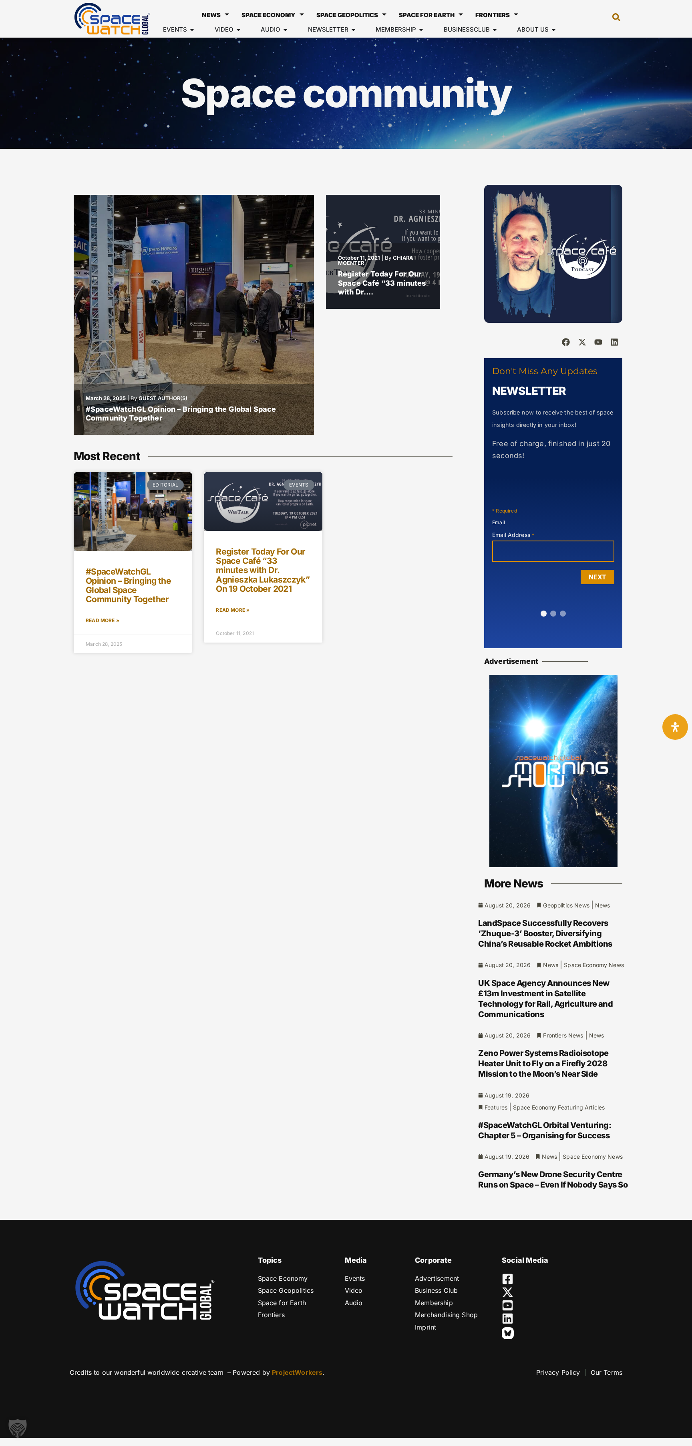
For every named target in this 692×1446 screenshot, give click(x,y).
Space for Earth (427, 15)
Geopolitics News (566, 905)
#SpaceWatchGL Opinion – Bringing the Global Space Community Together (128, 585)
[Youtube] (598, 342)
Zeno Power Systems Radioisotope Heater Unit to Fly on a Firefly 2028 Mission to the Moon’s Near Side (543, 1063)
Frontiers (492, 15)
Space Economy (268, 15)
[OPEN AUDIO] (285, 29)
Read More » (102, 620)
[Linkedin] (614, 342)
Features (496, 1107)
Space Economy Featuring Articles (559, 1107)
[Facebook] (566, 342)
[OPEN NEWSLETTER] (353, 29)
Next (597, 577)
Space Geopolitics (347, 15)
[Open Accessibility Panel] (675, 727)
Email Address (513, 534)
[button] (612, 19)
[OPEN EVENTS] (192, 29)
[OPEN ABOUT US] (554, 29)
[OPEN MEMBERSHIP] (421, 29)
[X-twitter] (582, 342)
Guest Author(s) (163, 398)
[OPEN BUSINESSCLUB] (495, 29)
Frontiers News (563, 1035)
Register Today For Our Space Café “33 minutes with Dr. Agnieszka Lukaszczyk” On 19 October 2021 (263, 570)
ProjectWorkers (297, 1372)
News (211, 15)
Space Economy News (594, 964)
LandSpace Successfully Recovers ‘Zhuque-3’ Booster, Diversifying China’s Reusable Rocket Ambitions (545, 933)
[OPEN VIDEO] (238, 29)
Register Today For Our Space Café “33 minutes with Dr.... (382, 283)
